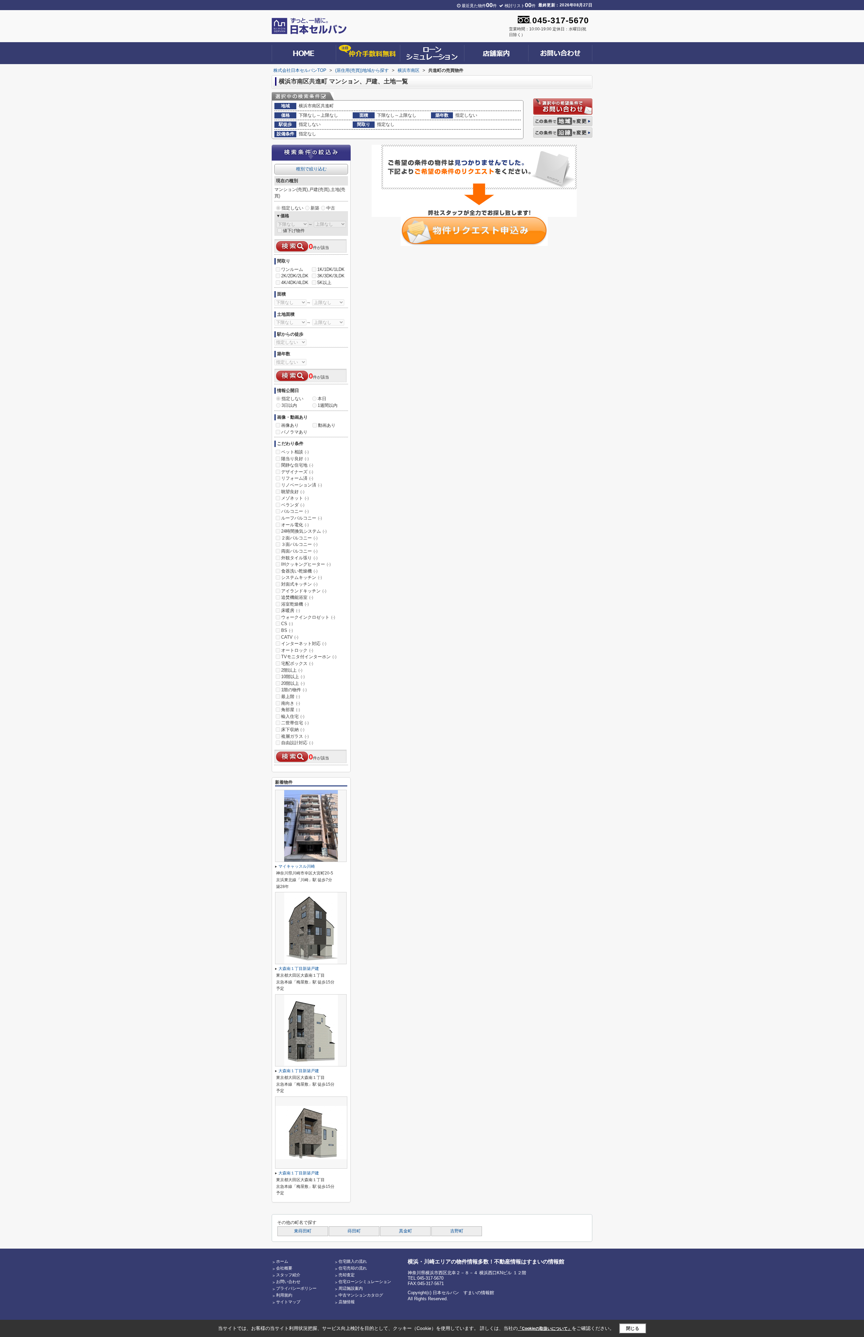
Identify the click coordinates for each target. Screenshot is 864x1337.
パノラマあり (294, 432)
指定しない (292, 208)
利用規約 (284, 1295)
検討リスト (520, 5)
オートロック (297, 650)
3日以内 (289, 405)
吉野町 (456, 1231)
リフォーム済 (297, 478)
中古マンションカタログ (361, 1295)
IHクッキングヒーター (306, 564)
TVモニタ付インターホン (308, 656)
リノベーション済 (301, 485)
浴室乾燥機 (295, 604)
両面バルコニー (299, 551)
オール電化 (295, 524)
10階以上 (293, 676)
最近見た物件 (479, 5)
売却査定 (347, 1275)
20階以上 (293, 683)
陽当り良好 (295, 458)
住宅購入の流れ (353, 1261)
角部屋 (290, 709)
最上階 (290, 696)
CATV (289, 637)
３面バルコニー (299, 544)
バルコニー (295, 511)
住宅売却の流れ (353, 1268)
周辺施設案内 (351, 1288)
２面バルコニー (299, 537)
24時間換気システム (304, 531)
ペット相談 (295, 451)
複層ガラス (295, 736)
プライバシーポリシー (296, 1288)
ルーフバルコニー (301, 518)
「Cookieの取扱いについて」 (545, 1328)
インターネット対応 (303, 643)
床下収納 (292, 729)
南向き (290, 703)
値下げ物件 (294, 230)
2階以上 (291, 670)
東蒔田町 (303, 1231)
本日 (322, 398)
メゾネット (295, 498)
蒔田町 (354, 1231)
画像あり (290, 425)
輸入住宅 (292, 716)
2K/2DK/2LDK (294, 275)
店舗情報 (347, 1302)
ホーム (282, 1261)
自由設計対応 (297, 742)
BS (287, 630)
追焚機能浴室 (297, 597)
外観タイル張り (299, 557)
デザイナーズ (297, 471)
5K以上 (324, 282)
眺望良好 (292, 491)
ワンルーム (292, 269)
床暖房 (290, 610)
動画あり (326, 425)
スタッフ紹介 (288, 1275)
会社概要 (284, 1268)
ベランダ (292, 504)
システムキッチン (301, 577)
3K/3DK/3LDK (331, 275)
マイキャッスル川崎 (296, 866)
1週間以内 (328, 405)
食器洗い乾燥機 (299, 571)
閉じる (632, 1328)
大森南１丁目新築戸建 (298, 968)
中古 (330, 208)
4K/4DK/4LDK (294, 282)
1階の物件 (294, 689)
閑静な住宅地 (297, 465)
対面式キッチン (299, 584)
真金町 (405, 1231)
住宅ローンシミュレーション (365, 1281)
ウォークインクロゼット (308, 617)
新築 (314, 208)
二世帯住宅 (295, 722)
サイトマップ (288, 1302)
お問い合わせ (288, 1281)
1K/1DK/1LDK (331, 269)
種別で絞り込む (311, 168)
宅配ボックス (297, 663)
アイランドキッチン (303, 590)
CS (287, 623)
